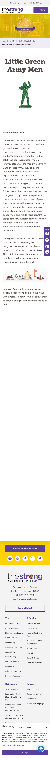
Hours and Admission (13, 623)
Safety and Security (13, 671)
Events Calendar (11, 638)
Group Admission (12, 628)
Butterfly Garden (33, 658)
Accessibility (10, 652)
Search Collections (12, 689)
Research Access (12, 723)
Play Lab (30, 653)
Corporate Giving (34, 694)
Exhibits (31, 618)
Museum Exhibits (33, 623)
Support (31, 684)
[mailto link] (47, 252)
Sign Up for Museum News (25, 548)
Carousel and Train (34, 663)
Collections (11, 684)
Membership (10, 642)
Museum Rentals (12, 661)
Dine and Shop (11, 666)
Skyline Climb (32, 648)
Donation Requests (12, 676)
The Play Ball (32, 699)
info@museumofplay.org (25, 599)
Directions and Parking (14, 633)
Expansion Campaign (35, 703)
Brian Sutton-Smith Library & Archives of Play (13, 697)
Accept (25, 752)
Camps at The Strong (13, 647)
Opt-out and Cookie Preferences (13, 745)
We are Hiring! (25, 608)
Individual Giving (33, 689)
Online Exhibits (32, 628)
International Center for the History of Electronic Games (13, 707)
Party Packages (11, 657)
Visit (7, 618)
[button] (46, 727)
